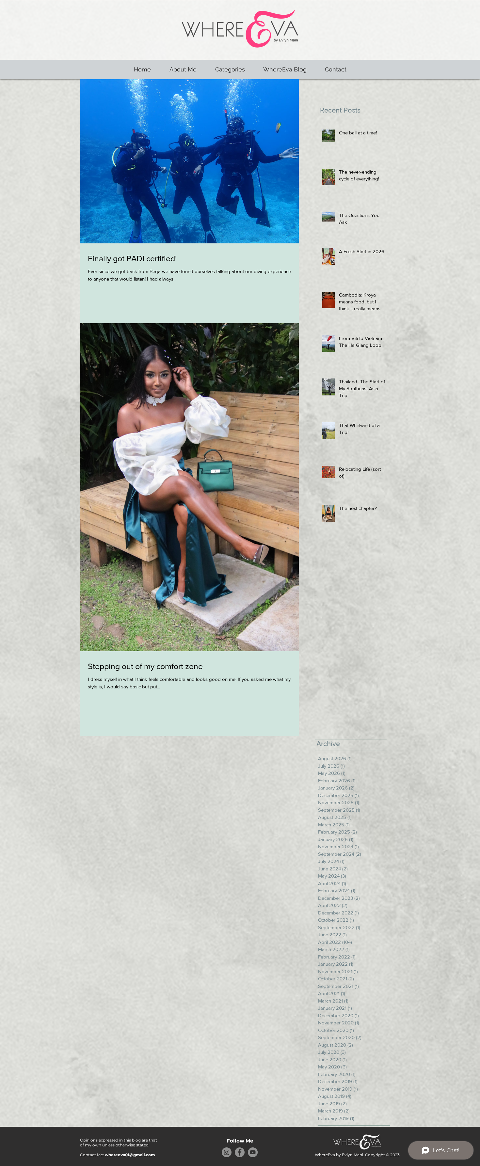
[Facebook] (240, 1152)
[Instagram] (227, 1152)
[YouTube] (253, 1152)
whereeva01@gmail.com (130, 1154)
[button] (230, 69)
